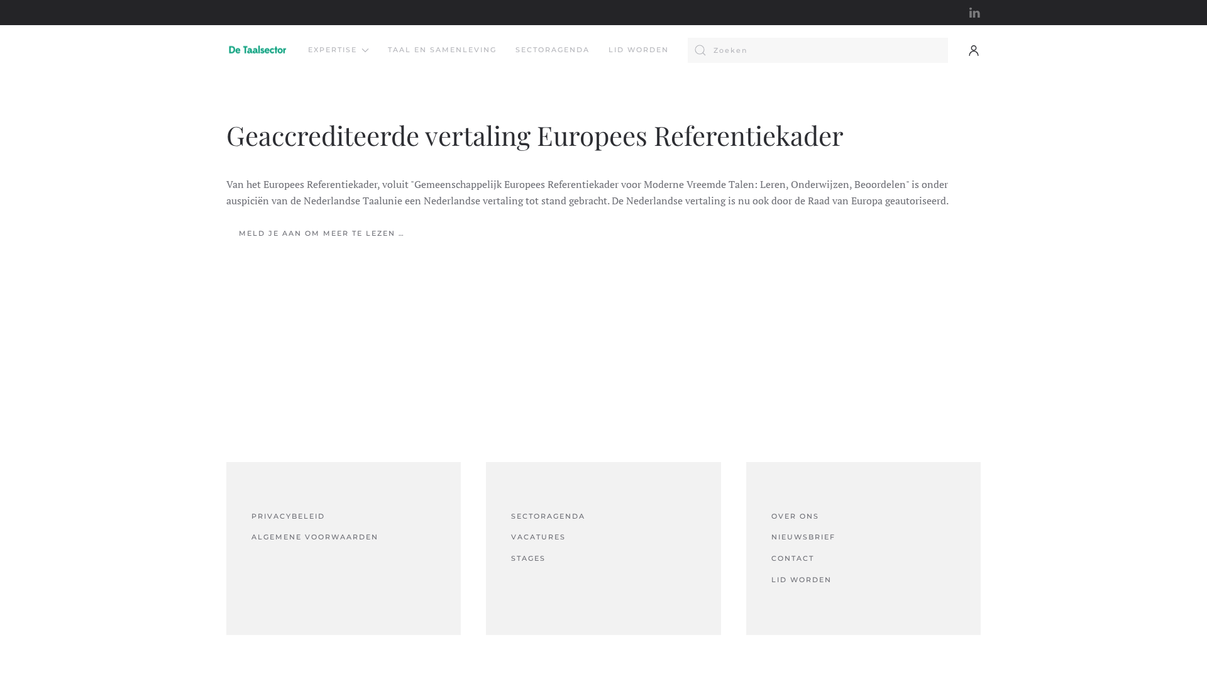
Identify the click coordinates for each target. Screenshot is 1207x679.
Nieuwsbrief (803, 537)
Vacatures (538, 537)
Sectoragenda (552, 49)
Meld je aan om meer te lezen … (322, 233)
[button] (974, 50)
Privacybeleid (288, 516)
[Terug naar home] (257, 50)
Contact (792, 558)
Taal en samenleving (442, 49)
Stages (528, 558)
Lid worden (639, 49)
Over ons (795, 516)
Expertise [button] (332, 49)
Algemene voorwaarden (314, 537)
